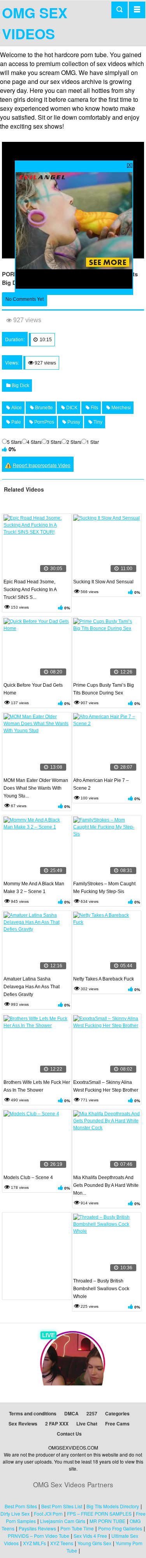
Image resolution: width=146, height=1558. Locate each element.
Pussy (73, 422)
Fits (94, 407)
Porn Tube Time (77, 1528)
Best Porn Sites (21, 1506)
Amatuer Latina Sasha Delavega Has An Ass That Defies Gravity (32, 986)
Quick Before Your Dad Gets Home (33, 689)
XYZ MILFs (34, 1543)
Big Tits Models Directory (112, 1506)
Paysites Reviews (37, 1528)
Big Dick (20, 385)
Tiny (97, 422)
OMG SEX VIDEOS (34, 23)
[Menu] (137, 9)
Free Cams (117, 1423)
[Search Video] (119, 10)
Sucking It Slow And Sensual (103, 581)
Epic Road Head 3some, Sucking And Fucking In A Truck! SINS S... (30, 589)
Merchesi (120, 407)
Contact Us (69, 1433)
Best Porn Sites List (61, 1506)
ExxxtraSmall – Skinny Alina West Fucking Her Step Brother (105, 1086)
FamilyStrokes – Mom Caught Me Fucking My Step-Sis (104, 887)
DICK (71, 407)
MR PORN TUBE (107, 1521)
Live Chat (86, 1423)
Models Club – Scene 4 (28, 1177)
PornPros (43, 422)
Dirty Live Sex (15, 1513)
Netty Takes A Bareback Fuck (103, 979)
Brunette (43, 407)
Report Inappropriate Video (41, 465)
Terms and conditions (32, 1413)
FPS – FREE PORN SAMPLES (99, 1513)
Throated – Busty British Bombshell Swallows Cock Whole (101, 1288)
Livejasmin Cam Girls (62, 1521)
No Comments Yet (24, 299)
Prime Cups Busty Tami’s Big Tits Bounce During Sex (103, 689)
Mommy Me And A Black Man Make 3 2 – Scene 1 (34, 887)
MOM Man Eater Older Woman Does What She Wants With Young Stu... (36, 788)
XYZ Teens (61, 1543)
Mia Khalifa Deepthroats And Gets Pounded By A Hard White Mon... (106, 1185)
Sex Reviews (23, 1423)
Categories (117, 1413)
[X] (129, 164)
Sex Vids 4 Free (90, 1535)
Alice (16, 407)
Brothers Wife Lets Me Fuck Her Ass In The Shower (37, 1086)
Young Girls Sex (94, 1543)
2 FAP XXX (57, 1423)
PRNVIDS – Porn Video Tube (38, 1535)
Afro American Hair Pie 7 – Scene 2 (101, 784)
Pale (15, 422)
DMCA (71, 1413)
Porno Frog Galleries (120, 1528)
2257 (91, 1413)
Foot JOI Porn (48, 1513)
